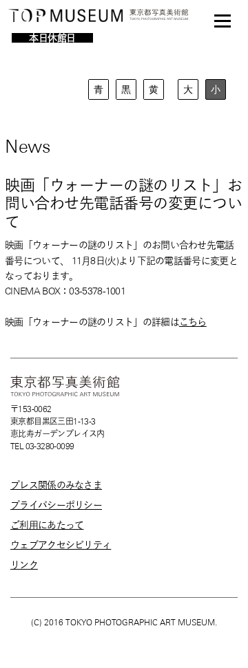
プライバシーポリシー (56, 504)
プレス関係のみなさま (56, 485)
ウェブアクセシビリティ (60, 544)
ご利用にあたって (46, 524)
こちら (193, 321)
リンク (24, 564)
